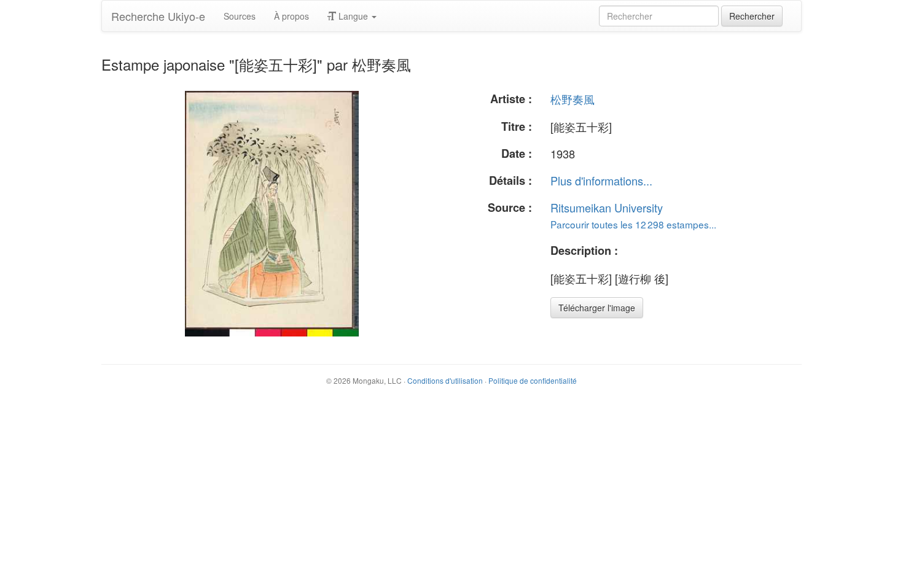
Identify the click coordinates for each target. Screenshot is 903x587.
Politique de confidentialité (532, 380)
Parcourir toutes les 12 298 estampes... (633, 224)
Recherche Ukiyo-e (158, 16)
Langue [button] (353, 16)
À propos (291, 16)
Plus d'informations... (601, 181)
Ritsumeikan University (606, 208)
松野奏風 (572, 99)
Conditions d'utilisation (445, 380)
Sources (240, 16)
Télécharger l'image (596, 307)
